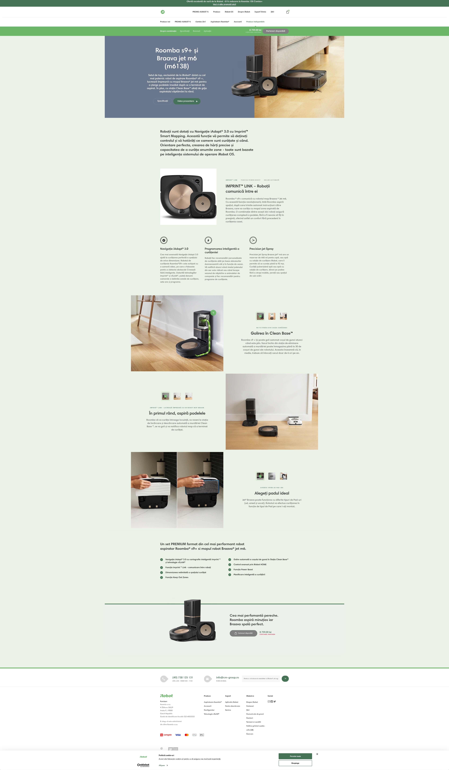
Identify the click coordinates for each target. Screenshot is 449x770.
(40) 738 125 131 (182, 677)
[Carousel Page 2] (272, 316)
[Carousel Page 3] (283, 316)
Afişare (162, 765)
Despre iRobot (244, 12)
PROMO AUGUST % (201, 12)
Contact (249, 718)
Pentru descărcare (232, 706)
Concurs (249, 734)
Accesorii (238, 22)
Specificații (185, 31)
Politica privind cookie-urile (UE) (255, 728)
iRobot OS (229, 12)
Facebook (272, 702)
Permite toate (295, 756)
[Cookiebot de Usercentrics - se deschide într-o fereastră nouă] (143, 765)
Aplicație (207, 31)
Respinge (295, 763)
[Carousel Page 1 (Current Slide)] (260, 316)
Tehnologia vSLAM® (211, 714)
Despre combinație (168, 31)
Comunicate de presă (255, 714)
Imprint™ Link (231, 180)
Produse (216, 12)
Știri (272, 12)
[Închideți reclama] (317, 754)
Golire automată (271, 180)
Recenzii (196, 31)
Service (228, 710)
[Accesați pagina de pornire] (172, 11)
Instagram (269, 702)
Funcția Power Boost (250, 180)
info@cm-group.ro (227, 677)
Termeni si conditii (253, 722)
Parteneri (250, 706)
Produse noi (165, 22)
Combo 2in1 (201, 22)
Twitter (274, 702)
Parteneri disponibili (275, 31)
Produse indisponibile (255, 22)
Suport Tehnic (260, 12)
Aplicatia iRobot (231, 702)
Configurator (209, 710)
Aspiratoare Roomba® (220, 22)
